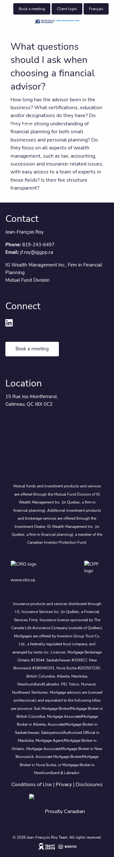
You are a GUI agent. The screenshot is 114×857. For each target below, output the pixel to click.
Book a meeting (32, 8)
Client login (67, 8)
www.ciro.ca (23, 580)
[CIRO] (38, 568)
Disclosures (89, 784)
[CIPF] (93, 568)
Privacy (64, 784)
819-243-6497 (38, 244)
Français (96, 8)
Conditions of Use (31, 784)
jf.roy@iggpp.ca (36, 252)
